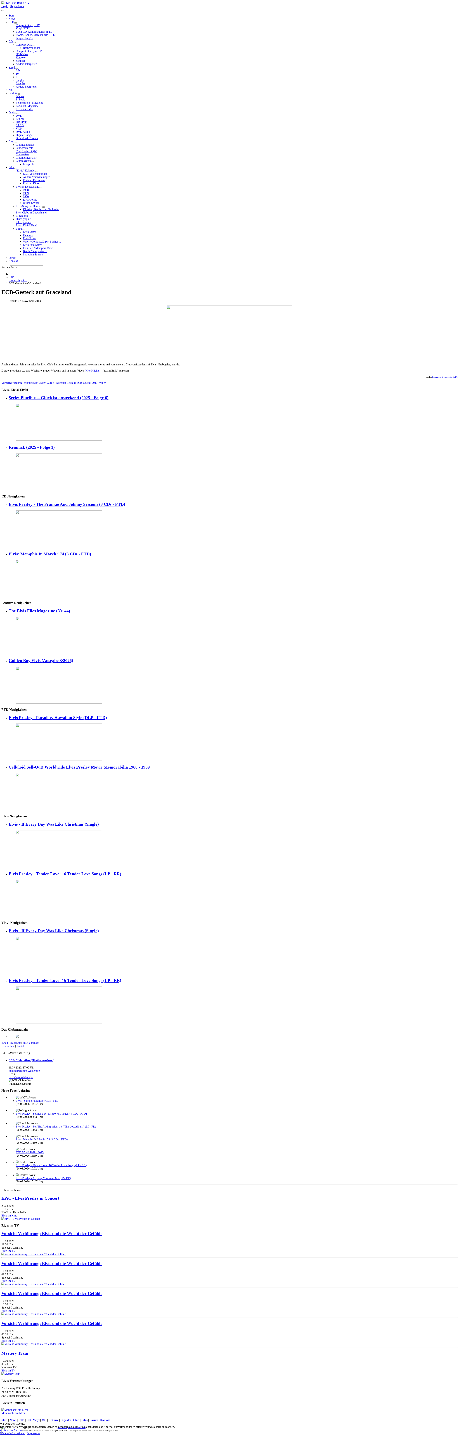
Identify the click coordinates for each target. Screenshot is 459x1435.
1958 (26, 189)
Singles (20, 80)
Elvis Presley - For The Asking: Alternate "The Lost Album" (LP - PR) (56, 1126)
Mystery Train (14, 1353)
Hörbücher (22, 54)
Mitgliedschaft (31, 1042)
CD (11, 41)
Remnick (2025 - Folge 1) (32, 447)
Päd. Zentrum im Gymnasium (16, 1395)
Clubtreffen (22, 154)
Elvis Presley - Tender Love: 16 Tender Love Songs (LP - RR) (65, 874)
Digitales (66, 1420)
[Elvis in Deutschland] (40, 187)
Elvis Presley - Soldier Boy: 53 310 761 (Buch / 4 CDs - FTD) (51, 1113)
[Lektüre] (18, 94)
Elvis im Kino (31, 183)
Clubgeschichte (24, 147)
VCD (19, 128)
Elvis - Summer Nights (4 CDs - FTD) (37, 1100)
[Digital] (17, 113)
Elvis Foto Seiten (32, 244)
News (12, 18)
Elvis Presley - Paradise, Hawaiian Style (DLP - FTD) (58, 717)
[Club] (15, 142)
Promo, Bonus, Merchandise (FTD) (36, 34)
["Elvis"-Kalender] (36, 171)
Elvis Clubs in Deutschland (31, 212)
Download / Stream (27, 138)
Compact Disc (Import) (29, 51)
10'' (18, 73)
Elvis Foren (29, 238)
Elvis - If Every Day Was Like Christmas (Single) (54, 824)
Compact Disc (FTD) (28, 25)
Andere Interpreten (26, 63)
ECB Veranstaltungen (35, 173)
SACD (20, 125)
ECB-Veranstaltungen (21, 1077)
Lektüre (13, 93)
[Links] (23, 229)
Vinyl (12, 67)
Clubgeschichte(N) (26, 151)
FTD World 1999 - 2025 (30, 1152)
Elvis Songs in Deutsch (29, 206)
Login (4, 6)
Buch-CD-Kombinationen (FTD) (34, 31)
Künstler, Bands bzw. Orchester (41, 209)
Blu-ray (20, 118)
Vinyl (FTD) (23, 28)
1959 (26, 193)
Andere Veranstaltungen (36, 177)
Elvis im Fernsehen (34, 180)
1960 (26, 196)
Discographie (23, 218)
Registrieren (17, 6)
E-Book (20, 99)
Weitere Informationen (12, 1433)
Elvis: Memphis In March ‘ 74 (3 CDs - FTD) (50, 554)
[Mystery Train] (10, 1373)
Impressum (33, 1433)
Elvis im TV (8, 1250)
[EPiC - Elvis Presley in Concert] (20, 1218)
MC (11, 89)
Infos (11, 167)
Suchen (5, 267)
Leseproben (29, 164)
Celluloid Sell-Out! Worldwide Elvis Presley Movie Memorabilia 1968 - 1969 (79, 767)
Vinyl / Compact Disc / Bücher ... (42, 241)
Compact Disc (24, 44)
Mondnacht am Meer (13, 1413)
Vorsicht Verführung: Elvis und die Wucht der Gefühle (51, 1233)
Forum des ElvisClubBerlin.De (445, 377)
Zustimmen (6, 1430)
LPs (18, 70)
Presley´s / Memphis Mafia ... (39, 248)
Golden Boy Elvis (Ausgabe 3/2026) (41, 660)
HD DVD (21, 122)
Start (11, 15)
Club (11, 141)
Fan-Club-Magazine (27, 105)
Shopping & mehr (33, 254)
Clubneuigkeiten (25, 144)
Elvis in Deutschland (27, 186)
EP (17, 76)
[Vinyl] (16, 68)
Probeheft (15, 1042)
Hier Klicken (93, 370)
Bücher (20, 96)
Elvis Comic (30, 199)
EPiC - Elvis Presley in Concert (30, 1198)
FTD (11, 22)
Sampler (20, 60)
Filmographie (23, 222)
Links (19, 228)
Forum (12, 257)
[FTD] (15, 23)
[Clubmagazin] (32, 161)
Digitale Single (24, 135)
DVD (19, 115)
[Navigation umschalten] (2, 10)
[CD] (14, 42)
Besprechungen (24, 38)
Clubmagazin (23, 160)
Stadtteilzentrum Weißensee (24, 1070)
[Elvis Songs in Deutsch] (43, 207)
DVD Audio (23, 131)
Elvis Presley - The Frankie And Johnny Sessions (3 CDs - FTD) (67, 504)
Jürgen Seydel (31, 202)
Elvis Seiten (29, 231)
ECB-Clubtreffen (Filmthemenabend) (31, 1060)
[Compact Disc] (33, 45)
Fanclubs (28, 235)
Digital (12, 112)
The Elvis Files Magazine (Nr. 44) (39, 611)
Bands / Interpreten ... (35, 251)
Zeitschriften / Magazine (29, 102)
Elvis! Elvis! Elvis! (26, 225)
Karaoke (20, 57)
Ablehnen (18, 1430)
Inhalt (4, 1042)
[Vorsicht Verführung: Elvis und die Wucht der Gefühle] (33, 1254)
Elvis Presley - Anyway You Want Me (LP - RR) (43, 1178)
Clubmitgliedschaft (26, 157)
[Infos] (15, 168)
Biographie (22, 215)
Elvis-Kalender (24, 109)
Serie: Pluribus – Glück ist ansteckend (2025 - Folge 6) (58, 397)
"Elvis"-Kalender (25, 170)
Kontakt (13, 260)
